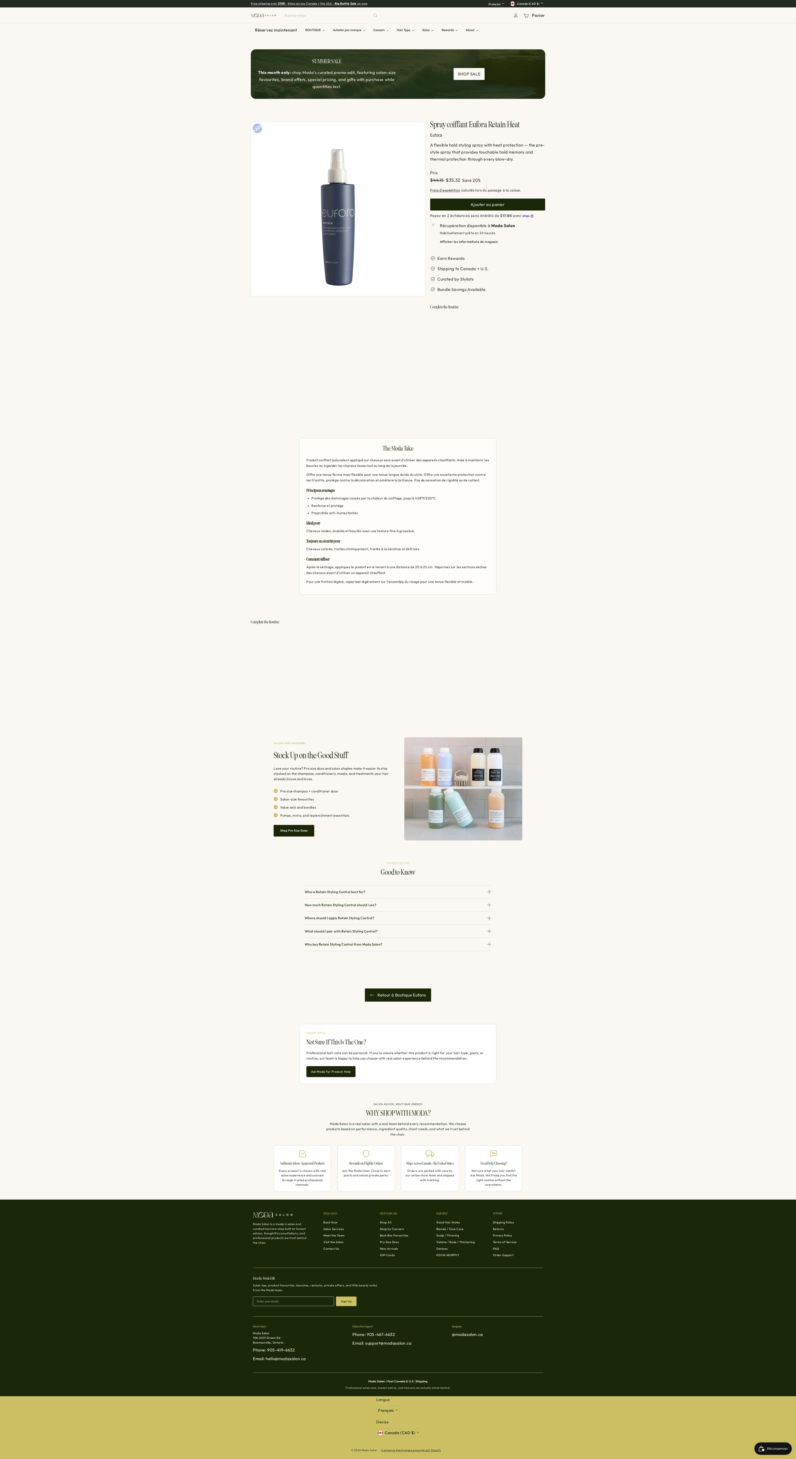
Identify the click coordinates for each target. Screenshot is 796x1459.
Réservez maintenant (276, 30)
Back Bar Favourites (394, 1235)
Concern (379, 30)
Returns (498, 1229)
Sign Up (346, 1301)
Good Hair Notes (448, 1222)
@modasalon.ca (467, 1334)
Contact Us (331, 1249)
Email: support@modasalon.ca (381, 1343)
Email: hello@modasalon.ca (279, 1358)
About (470, 30)
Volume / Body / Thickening (455, 1242)
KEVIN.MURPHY (447, 1255)
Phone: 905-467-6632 (373, 1334)
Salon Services (333, 1229)
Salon (426, 30)
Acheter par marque (347, 30)
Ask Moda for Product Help (331, 1072)
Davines (442, 1249)
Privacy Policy (502, 1235)
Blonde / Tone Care (450, 1229)
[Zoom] (338, 209)
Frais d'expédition (445, 190)
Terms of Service (505, 1242)
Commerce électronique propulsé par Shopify (411, 1450)
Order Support (503, 1255)
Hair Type (404, 30)
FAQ (496, 1249)
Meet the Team (334, 1235)
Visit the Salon (333, 1242)
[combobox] (331, 15)
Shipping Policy (503, 1222)
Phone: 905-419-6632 (274, 1349)
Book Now (330, 1222)
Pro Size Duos (389, 1242)
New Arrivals (389, 1249)
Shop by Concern (392, 1229)
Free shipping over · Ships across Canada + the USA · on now (309, 3)
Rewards (448, 30)
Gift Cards (387, 1255)
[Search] (375, 15)
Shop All (386, 1222)
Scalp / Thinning (447, 1235)
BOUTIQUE (313, 30)
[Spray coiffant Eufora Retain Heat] (487, 331)
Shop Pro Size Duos (294, 830)
